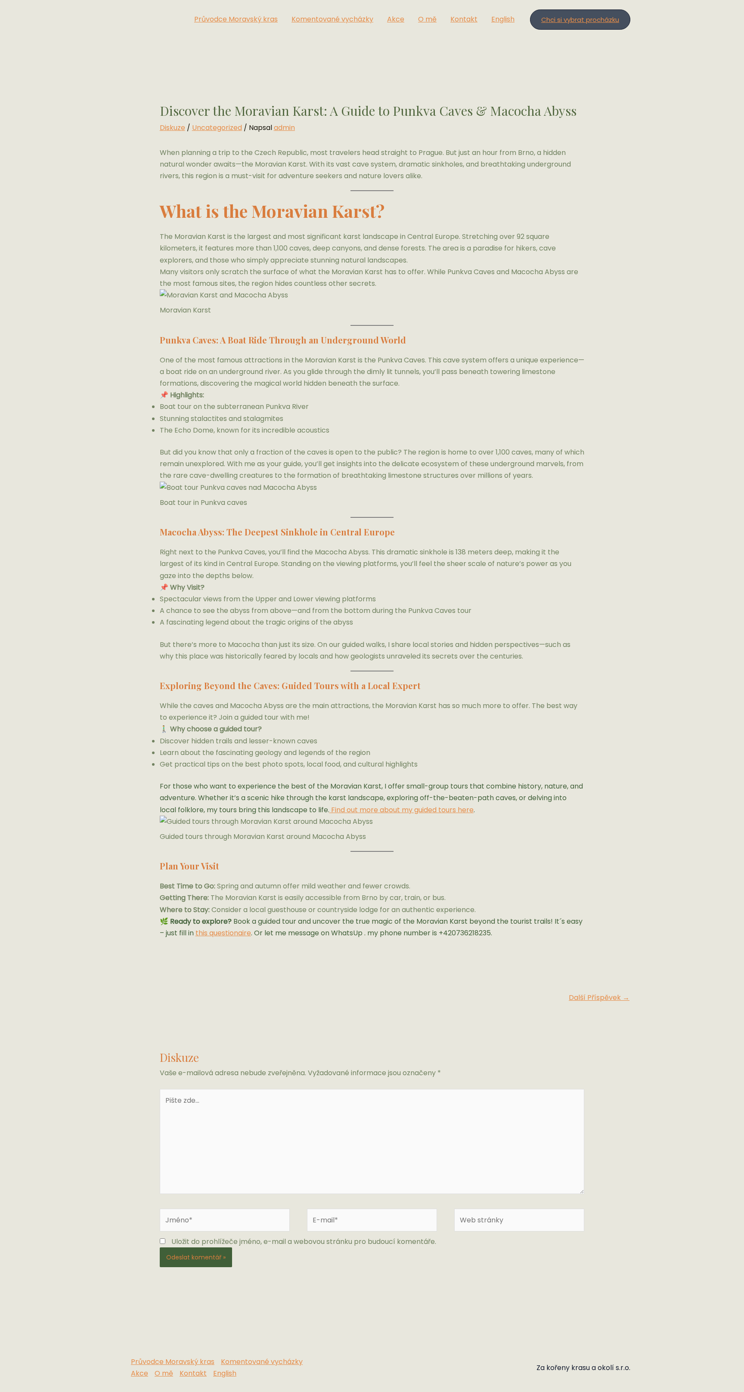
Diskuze (172, 128)
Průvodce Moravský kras (236, 19)
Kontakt (463, 19)
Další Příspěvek (599, 997)
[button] (580, 19)
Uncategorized (217, 128)
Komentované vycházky (332, 19)
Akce (395, 19)
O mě (427, 19)
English (503, 19)
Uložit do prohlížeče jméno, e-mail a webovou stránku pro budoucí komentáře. (303, 1242)
